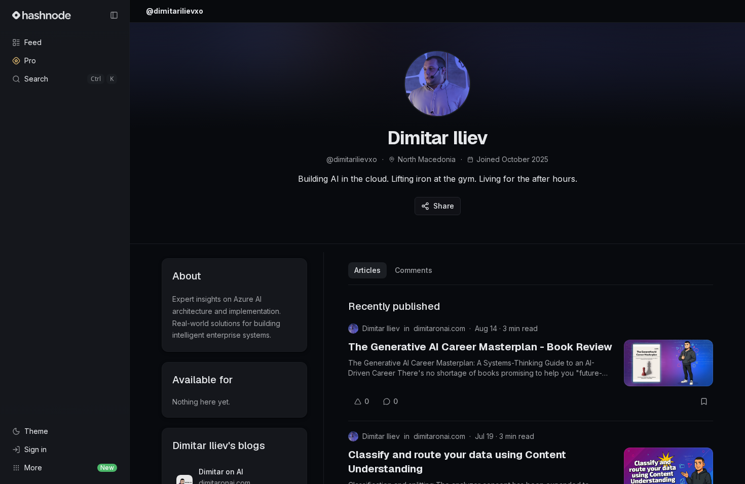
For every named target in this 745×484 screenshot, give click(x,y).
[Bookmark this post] (704, 401)
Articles (367, 270)
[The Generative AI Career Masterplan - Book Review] (668, 363)
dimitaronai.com (439, 328)
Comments (413, 270)
